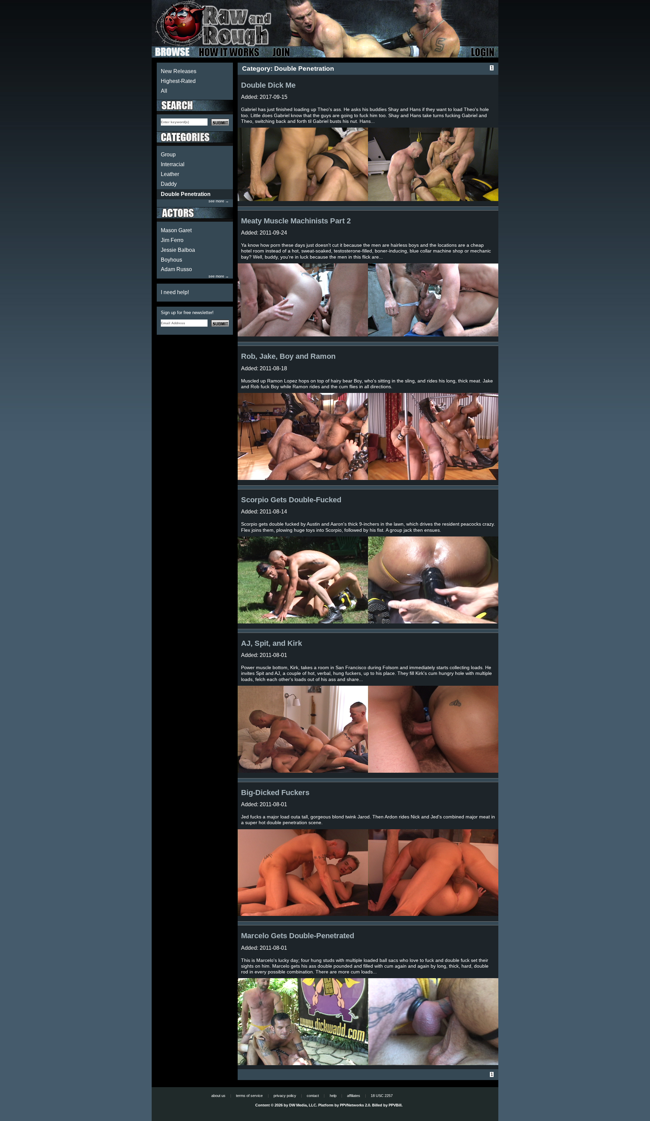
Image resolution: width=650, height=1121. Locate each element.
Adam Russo (176, 269)
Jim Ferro (172, 240)
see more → (219, 201)
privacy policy (285, 1096)
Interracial (173, 164)
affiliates (353, 1096)
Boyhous (171, 260)
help (333, 1096)
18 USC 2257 (382, 1096)
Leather (170, 174)
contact (313, 1096)
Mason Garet (176, 230)
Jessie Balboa (178, 250)
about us (218, 1096)
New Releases (178, 71)
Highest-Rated (178, 81)
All (164, 91)
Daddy (169, 184)
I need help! (175, 292)
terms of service (249, 1096)
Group (168, 154)
